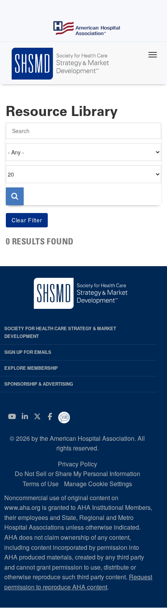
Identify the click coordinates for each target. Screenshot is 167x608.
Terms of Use (41, 483)
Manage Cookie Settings (98, 483)
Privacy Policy (77, 463)
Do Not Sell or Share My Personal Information (77, 473)
